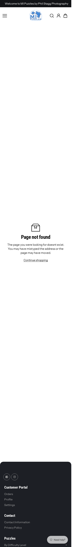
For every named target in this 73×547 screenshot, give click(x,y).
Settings (9, 505)
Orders (8, 494)
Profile (8, 499)
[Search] (51, 15)
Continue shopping (36, 260)
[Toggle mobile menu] (15, 15)
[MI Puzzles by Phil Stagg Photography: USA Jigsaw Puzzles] (35, 15)
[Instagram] (14, 477)
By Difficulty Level (35, 545)
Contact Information (17, 522)
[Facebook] (6, 477)
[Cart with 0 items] (65, 15)
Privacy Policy (13, 527)
